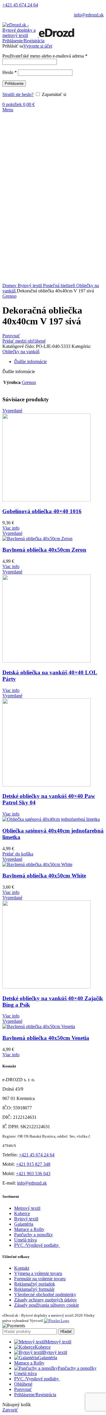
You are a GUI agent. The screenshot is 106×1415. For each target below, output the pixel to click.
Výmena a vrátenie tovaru (38, 1273)
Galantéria (23, 1224)
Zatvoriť (10, 1409)
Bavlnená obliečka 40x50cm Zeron (44, 550)
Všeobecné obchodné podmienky (45, 1294)
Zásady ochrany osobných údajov (45, 1299)
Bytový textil (30, 285)
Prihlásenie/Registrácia (35, 1394)
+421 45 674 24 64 (20, 4)
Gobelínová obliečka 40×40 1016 (42, 511)
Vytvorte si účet (37, 45)
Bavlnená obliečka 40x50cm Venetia (45, 1038)
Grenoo (9, 296)
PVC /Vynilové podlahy (37, 1245)
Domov (10, 285)
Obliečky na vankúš (20, 351)
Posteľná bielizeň (59, 285)
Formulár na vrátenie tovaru (40, 1278)
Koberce (22, 1213)
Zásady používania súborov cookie (46, 1305)
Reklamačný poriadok (34, 1283)
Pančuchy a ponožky (33, 1234)
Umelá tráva (25, 1239)
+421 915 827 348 (33, 1164)
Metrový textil (27, 1208)
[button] (17, 853)
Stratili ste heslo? (18, 94)
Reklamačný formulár (34, 1289)
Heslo (9, 72)
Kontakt (21, 1268)
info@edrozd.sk (89, 14)
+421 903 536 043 (33, 1173)
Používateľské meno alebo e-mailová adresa (44, 55)
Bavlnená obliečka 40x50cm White (44, 875)
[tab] (59, 361)
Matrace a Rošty (29, 1229)
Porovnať (23, 1389)
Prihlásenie (14, 83)
